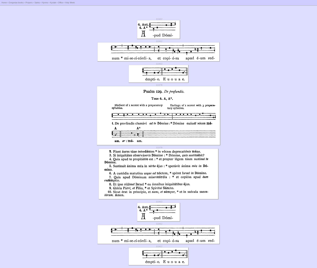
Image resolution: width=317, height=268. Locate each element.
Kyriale (53, 2)
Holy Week (70, 2)
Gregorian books (16, 2)
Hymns (45, 2)
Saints (37, 2)
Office (60, 2)
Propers (29, 2)
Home (4, 2)
